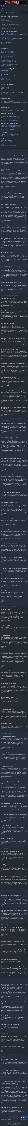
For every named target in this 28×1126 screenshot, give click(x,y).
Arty (11, 1123)
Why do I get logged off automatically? (9, 27)
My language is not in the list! (7, 39)
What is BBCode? (4, 70)
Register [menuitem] (27, 6)
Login (2, 8)
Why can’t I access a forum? (7, 57)
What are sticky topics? (6, 78)
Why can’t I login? (4, 23)
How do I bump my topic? (6, 65)
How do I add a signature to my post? (8, 52)
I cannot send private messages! (7, 100)
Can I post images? (5, 74)
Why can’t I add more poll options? (8, 55)
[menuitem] (26, 10)
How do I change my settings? (7, 33)
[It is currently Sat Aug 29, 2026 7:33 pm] (24, 10)
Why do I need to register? (6, 17)
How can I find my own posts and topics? (9, 120)
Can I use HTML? (4, 71)
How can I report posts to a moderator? (9, 61)
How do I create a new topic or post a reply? (10, 49)
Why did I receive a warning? (7, 60)
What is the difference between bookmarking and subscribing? (13, 125)
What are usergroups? (5, 88)
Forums (3, 6)
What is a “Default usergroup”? (7, 93)
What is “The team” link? (6, 95)
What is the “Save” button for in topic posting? (10, 63)
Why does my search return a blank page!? (10, 117)
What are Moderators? (5, 87)
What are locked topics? (6, 79)
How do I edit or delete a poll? (7, 56)
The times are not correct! (6, 37)
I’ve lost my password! (5, 25)
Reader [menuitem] (21, 5)
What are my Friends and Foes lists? (8, 108)
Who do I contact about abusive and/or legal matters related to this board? (14, 144)
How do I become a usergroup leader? (8, 91)
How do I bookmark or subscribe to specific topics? (11, 126)
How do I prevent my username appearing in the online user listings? (13, 35)
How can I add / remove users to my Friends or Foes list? (13, 110)
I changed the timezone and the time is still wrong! (11, 38)
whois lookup (9, 1088)
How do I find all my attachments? (8, 135)
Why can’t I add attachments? (7, 59)
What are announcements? (6, 77)
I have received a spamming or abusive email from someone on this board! (14, 103)
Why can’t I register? (5, 20)
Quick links (1, 6)
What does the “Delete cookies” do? (8, 28)
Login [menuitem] (25, 6)
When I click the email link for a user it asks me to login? (12, 45)
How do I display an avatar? (6, 42)
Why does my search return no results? (9, 116)
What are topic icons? (5, 80)
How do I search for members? (7, 119)
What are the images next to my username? (10, 41)
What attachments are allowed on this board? (10, 134)
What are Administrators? (6, 85)
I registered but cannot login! (7, 21)
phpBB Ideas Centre (6, 1074)
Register (7, 8)
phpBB (24, 356)
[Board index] (14, 2)
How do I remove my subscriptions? (8, 129)
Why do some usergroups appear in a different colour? (12, 92)
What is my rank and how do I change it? (9, 43)
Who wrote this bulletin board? (7, 140)
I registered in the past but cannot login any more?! (11, 24)
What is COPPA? (4, 19)
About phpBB (10, 1065)
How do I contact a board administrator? (9, 145)
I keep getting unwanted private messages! (10, 101)
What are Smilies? (4, 73)
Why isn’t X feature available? (7, 141)
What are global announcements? (8, 75)
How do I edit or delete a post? (7, 51)
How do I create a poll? (5, 53)
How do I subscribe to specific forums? (9, 127)
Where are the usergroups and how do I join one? (11, 89)
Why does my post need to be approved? (9, 64)
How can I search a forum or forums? (8, 115)
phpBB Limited (9, 1062)
